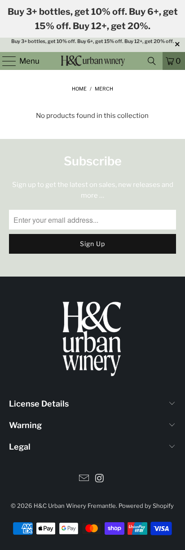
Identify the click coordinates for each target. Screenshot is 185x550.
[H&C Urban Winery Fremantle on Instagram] (99, 479)
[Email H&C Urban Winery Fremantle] (84, 479)
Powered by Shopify (146, 505)
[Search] (151, 61)
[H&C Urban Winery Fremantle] (92, 61)
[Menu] (5, 61)
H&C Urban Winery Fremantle (75, 505)
